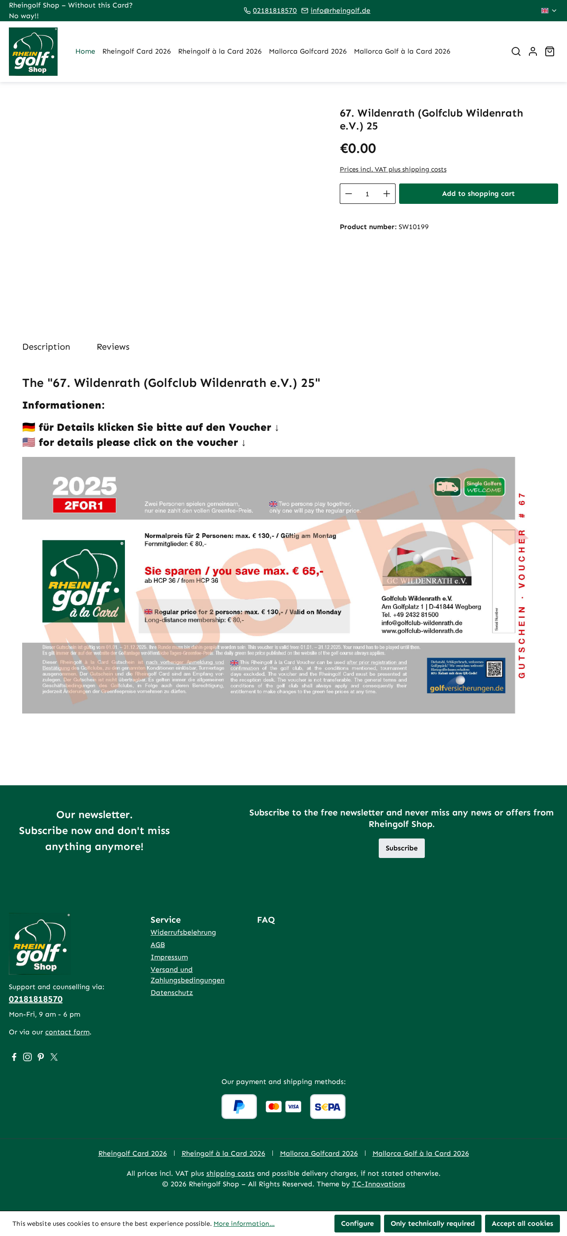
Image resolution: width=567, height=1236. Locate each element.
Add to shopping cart (478, 193)
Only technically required (433, 1223)
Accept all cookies (522, 1223)
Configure (357, 1223)
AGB (158, 944)
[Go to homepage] (33, 51)
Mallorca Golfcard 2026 (319, 1153)
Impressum (169, 957)
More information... (244, 1224)
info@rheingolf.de (340, 10)
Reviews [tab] (113, 346)
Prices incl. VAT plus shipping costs (393, 169)
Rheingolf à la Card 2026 (223, 1153)
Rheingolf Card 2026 (132, 1153)
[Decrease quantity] (348, 193)
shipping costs (230, 1173)
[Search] (516, 51)
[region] (165, 202)
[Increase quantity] (387, 193)
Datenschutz (172, 992)
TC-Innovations (378, 1184)
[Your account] (532, 51)
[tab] (46, 346)
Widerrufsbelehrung (183, 932)
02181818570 (275, 10)
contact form (67, 1032)
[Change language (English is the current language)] (549, 10)
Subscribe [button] (402, 848)
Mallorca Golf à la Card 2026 (421, 1153)
